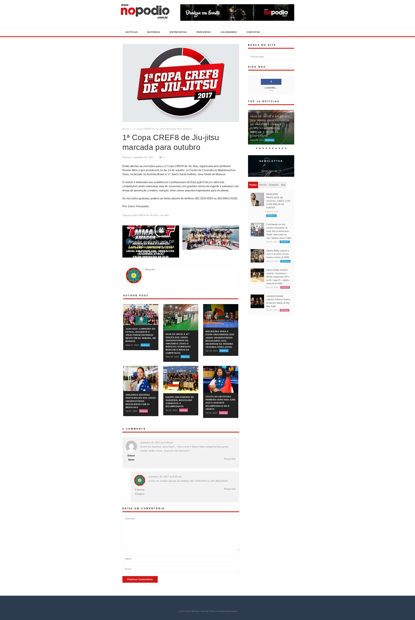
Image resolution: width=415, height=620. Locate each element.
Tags (283, 181)
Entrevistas (178, 32)
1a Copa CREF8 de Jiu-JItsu (143, 215)
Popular (253, 181)
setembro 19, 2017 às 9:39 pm (156, 442)
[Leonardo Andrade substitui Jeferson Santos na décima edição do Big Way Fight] (257, 297)
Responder (230, 458)
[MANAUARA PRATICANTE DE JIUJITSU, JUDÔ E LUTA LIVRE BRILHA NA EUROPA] (257, 195)
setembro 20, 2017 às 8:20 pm (165, 476)
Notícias (131, 32)
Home (125, 128)
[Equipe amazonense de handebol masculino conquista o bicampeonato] (180, 379)
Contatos (253, 32)
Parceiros (203, 32)
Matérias (153, 32)
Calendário (228, 32)
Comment (273, 181)
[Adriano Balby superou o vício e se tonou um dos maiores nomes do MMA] (257, 252)
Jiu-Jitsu (164, 215)
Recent (262, 181)
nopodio (150, 269)
